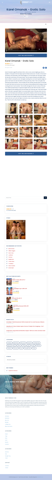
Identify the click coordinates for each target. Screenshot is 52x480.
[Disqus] (26, 174)
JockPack (10, 255)
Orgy (24, 345)
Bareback (16, 342)
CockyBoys (10, 263)
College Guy (36, 342)
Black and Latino (11, 345)
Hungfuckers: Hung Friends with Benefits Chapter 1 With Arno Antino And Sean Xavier (25, 330)
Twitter (6, 467)
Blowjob (29, 342)
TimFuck (10, 257)
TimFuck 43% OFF (16, 298)
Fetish (19, 345)
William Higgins (11, 250)
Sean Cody (10, 253)
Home (17, 12)
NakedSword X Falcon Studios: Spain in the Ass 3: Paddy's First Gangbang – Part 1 (25, 326)
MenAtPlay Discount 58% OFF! (21, 306)
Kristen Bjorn (11, 267)
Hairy (28, 345)
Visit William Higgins (25, 55)
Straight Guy (27, 348)
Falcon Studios (11, 265)
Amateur (9, 342)
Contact (7, 465)
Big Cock (23, 342)
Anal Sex (16, 348)
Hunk (33, 345)
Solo (21, 348)
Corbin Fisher (11, 261)
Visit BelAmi (9, 386)
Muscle (38, 345)
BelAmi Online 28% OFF (18, 280)
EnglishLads (11, 259)
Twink (34, 348)
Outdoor (9, 348)
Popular (21, 12)
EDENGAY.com (40, 477)
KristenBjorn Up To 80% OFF (20, 288)
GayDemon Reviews (12, 370)
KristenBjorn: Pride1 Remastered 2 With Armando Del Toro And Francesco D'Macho (25, 322)
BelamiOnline (11, 248)
